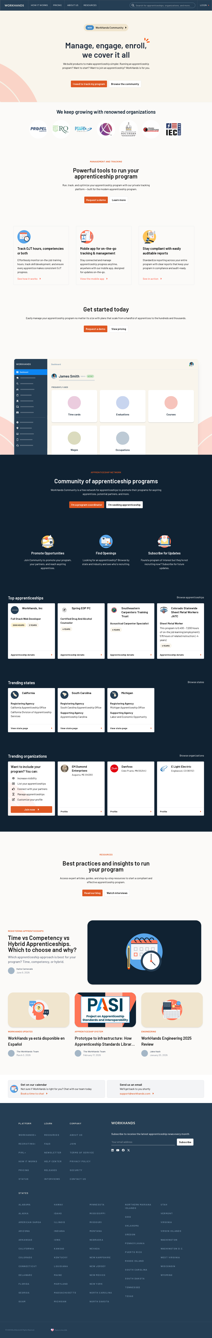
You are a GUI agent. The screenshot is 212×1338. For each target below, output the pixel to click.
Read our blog (92, 892)
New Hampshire (100, 1257)
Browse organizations (192, 755)
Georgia (24, 1292)
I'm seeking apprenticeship (124, 504)
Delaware (25, 1275)
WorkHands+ (27, 1134)
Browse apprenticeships (190, 597)
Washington (169, 1239)
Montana (96, 1230)
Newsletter (52, 1152)
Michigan (127, 693)
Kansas (59, 1248)
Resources (51, 1134)
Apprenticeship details (23, 654)
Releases (50, 1170)
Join (73, 1143)
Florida (24, 1283)
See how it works (27, 278)
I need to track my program (89, 83)
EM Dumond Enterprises (79, 768)
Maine (58, 1275)
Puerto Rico (133, 1252)
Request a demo (96, 199)
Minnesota (97, 1204)
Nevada (95, 1248)
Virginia (166, 1222)
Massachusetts (65, 1292)
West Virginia (170, 1257)
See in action (150, 278)
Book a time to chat (32, 1093)
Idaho (58, 1213)
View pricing (118, 328)
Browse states (196, 682)
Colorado (25, 1257)
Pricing (24, 1170)
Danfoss (127, 766)
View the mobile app (92, 278)
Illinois (59, 1222)
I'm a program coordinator (86, 504)
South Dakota (135, 1278)
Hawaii (58, 1204)
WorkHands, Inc (32, 608)
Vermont (167, 1213)
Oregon (130, 1234)
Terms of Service (82, 1152)
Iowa (57, 1239)
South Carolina (81, 693)
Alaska (23, 1213)
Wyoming (167, 1275)
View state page (19, 728)
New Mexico (98, 1275)
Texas (129, 1296)
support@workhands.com (135, 1093)
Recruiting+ (27, 1143)
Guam (22, 1301)
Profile (64, 811)
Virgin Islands (171, 1230)
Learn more (119, 199)
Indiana (59, 1230)
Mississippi (97, 1213)
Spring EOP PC (81, 608)
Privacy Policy (80, 1161)
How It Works (28, 1161)
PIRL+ (22, 1152)
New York (96, 1283)
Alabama (25, 1204)
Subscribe (185, 1142)
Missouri (96, 1222)
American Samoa (30, 1222)
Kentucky (61, 1257)
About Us (76, 1134)
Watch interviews (117, 892)
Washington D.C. (172, 1248)
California (28, 693)
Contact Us (78, 1178)
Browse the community (125, 83)
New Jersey (98, 1266)
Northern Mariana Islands (138, 1206)
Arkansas (25, 1239)
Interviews (52, 1178)
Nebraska (96, 1239)
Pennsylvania (135, 1243)
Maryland (61, 1283)
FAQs (47, 1143)
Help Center (53, 1161)
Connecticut (28, 1266)
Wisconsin (168, 1266)
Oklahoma (132, 1225)
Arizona (24, 1230)
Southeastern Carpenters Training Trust (134, 612)
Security (76, 1170)
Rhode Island (134, 1260)
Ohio (128, 1216)
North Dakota (99, 1301)
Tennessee (132, 1287)
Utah (164, 1204)
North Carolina (101, 1292)
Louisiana (61, 1266)
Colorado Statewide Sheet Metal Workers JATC (184, 612)
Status (23, 1178)
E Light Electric (181, 766)
